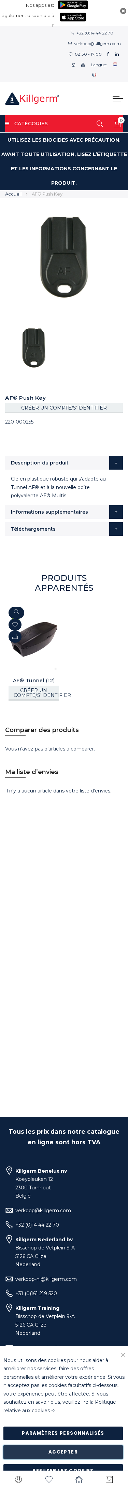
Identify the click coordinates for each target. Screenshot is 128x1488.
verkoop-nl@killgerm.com (46, 1279)
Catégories (31, 123)
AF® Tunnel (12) (34, 680)
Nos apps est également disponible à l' (27, 15)
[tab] (64, 463)
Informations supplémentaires (49, 512)
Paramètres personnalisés (63, 1433)
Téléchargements (33, 529)
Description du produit (40, 463)
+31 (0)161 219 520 (36, 1293)
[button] (15, 637)
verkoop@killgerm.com (97, 43)
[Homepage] (79, 1479)
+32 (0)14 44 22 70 (94, 32)
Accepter (63, 1452)
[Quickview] (16, 613)
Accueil (13, 194)
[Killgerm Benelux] (32, 98)
